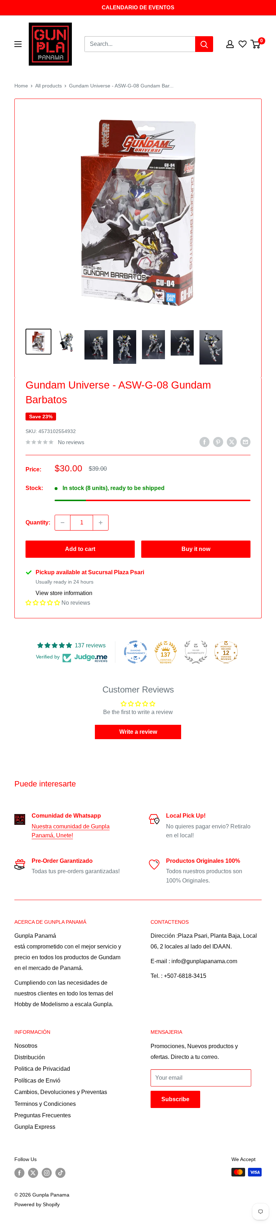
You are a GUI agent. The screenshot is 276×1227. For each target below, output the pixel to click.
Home (21, 86)
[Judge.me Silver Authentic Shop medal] (195, 652)
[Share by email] (245, 441)
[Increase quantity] (100, 522)
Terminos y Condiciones (45, 1104)
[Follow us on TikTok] (60, 1173)
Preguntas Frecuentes (42, 1115)
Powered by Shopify (37, 1204)
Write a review (138, 732)
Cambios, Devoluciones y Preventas (60, 1092)
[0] (255, 44)
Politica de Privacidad (42, 1069)
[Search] (204, 44)
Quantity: (38, 522)
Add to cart (80, 549)
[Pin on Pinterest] (218, 441)
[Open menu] (18, 44)
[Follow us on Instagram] (47, 1173)
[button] (43, 603)
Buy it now (195, 549)
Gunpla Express (34, 1127)
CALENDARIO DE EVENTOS (138, 7)
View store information (64, 593)
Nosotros (25, 1046)
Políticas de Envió (37, 1081)
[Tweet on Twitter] (232, 441)
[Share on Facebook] (204, 441)
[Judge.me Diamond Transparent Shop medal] (135, 652)
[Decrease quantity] (62, 522)
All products (48, 86)
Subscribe (175, 1099)
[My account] (230, 44)
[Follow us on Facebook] (19, 1173)
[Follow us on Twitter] (33, 1173)
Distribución (29, 1057)
